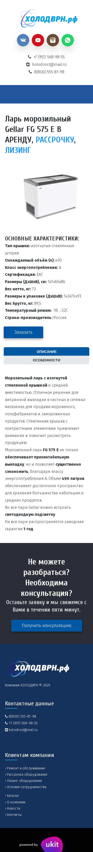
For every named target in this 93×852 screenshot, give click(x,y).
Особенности (46, 359)
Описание (47, 351)
